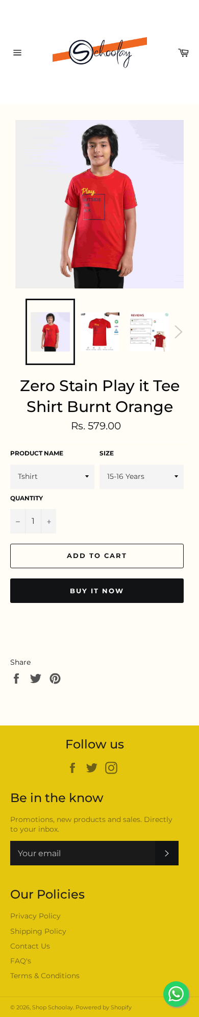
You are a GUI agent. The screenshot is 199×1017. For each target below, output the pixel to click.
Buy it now (97, 591)
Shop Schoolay (52, 1007)
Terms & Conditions (45, 975)
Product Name (36, 453)
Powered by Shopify (104, 1007)
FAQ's (20, 960)
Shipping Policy (38, 931)
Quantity (26, 498)
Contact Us (30, 946)
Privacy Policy (35, 916)
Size (107, 453)
